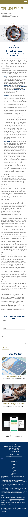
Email (4, 328)
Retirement (14, 462)
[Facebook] (13, 20)
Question (4, 336)
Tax (14, 467)
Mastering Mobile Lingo (14, 376)
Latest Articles (14, 471)
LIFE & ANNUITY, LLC (9, 10)
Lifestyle (14, 470)
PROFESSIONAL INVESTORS (12, 8)
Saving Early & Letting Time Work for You (14, 404)
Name (4, 320)
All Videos (14, 473)
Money (14, 468)
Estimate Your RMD (14, 433)
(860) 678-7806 (14, 23)
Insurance (14, 465)
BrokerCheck (8, 477)
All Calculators (14, 474)
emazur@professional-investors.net (14, 456)
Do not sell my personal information (18, 502)
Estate (14, 464)
